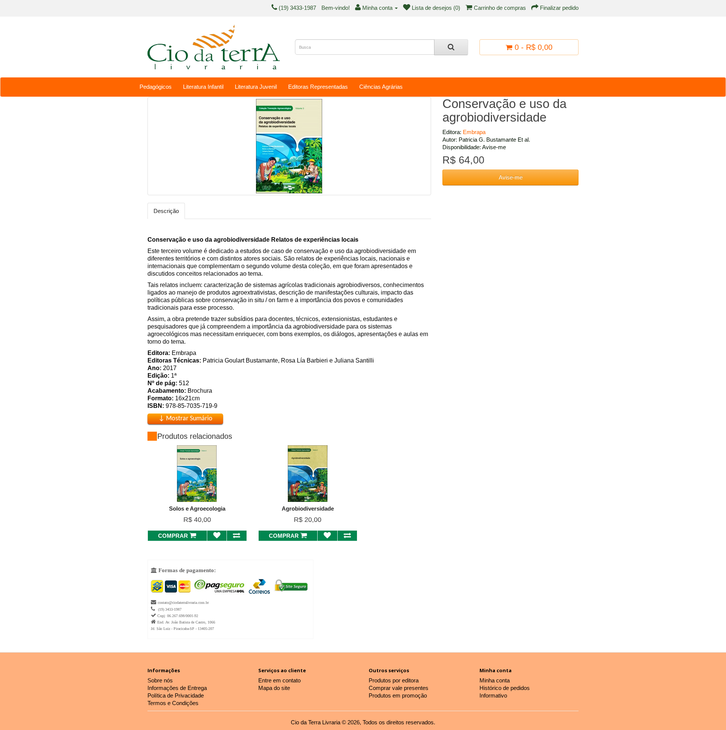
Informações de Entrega (177, 688)
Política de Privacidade (175, 695)
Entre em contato (279, 680)
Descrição (166, 211)
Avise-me (511, 177)
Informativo (493, 695)
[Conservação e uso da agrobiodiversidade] (289, 146)
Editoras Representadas (318, 86)
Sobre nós (160, 680)
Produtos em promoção (398, 695)
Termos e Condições (173, 703)
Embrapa (474, 132)
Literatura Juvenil (256, 86)
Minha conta (494, 680)
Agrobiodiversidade (308, 508)
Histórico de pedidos (504, 688)
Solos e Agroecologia (197, 508)
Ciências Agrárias (381, 86)
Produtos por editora (394, 680)
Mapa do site (274, 688)
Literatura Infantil (203, 86)
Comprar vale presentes (398, 688)
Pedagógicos (156, 86)
